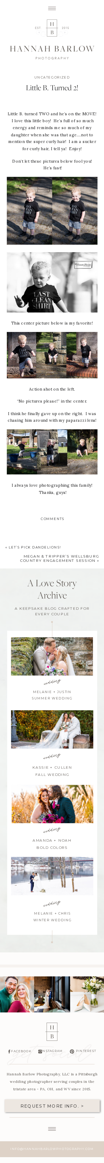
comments (52, 519)
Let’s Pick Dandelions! (35, 547)
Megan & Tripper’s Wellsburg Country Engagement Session (59, 558)
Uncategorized (52, 77)
